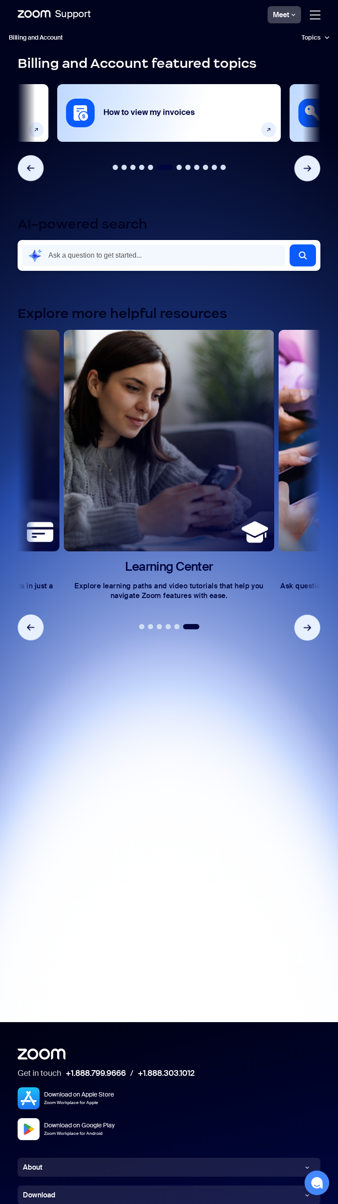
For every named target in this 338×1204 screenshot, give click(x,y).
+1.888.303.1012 (166, 1073)
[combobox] (153, 255)
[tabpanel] (169, 113)
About (32, 1167)
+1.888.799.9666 (96, 1073)
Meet (281, 14)
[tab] (115, 167)
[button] (303, 255)
